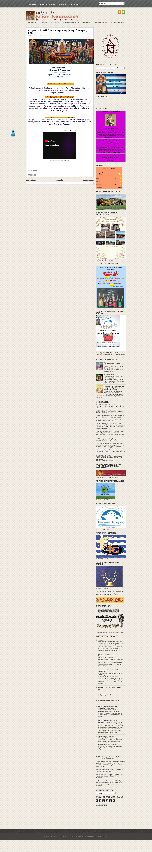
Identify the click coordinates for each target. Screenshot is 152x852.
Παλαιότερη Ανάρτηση (88, 180)
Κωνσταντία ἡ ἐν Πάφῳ (114, 137)
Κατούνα (98, 105)
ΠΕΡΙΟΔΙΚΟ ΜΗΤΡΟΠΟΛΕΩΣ (47, 4)
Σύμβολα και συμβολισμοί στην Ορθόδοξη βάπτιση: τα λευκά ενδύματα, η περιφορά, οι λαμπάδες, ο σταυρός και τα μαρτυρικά (109, 782)
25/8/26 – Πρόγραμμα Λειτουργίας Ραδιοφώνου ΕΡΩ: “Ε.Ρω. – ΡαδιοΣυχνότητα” (110, 757)
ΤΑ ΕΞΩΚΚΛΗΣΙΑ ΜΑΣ (101, 23)
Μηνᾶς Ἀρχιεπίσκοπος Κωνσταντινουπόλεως (107, 135)
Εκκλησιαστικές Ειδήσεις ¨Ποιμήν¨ (109, 700)
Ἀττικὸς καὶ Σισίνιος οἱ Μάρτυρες (107, 149)
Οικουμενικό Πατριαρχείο (106, 736)
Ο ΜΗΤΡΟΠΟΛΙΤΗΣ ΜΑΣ (71, 23)
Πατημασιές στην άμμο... (112, 363)
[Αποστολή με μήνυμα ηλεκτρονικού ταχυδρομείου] (29, 175)
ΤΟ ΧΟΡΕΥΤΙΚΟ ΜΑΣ (117, 23)
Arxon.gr (100, 640)
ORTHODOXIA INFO (104, 654)
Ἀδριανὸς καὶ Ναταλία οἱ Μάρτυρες (106, 147)
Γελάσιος (117, 152)
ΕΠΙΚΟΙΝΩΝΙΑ (75, 4)
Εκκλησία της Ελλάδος (105, 695)
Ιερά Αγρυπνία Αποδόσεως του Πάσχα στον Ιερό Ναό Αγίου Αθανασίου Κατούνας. (114, 387)
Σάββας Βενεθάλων (101, 132)
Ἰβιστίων (119, 149)
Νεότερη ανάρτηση (31, 180)
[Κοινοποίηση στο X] (33, 175)
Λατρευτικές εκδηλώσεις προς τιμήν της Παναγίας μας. (57, 31)
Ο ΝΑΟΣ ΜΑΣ (55, 23)
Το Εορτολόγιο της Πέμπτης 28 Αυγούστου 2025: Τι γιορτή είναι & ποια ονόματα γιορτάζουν (110, 675)
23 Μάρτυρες (119, 147)
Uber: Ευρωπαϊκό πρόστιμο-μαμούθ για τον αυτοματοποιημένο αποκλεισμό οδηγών (109, 775)
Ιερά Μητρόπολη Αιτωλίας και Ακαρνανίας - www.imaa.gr (107, 707)
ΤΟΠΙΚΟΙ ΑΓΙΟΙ (87, 23)
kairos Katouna (109, 168)
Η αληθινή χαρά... (109, 374)
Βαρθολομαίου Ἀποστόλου (105, 131)
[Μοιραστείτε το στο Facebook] (35, 175)
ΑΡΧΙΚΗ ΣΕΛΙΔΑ (33, 23)
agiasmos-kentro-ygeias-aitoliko (107, 710)
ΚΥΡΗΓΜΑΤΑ (44, 23)
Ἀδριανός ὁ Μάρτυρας (103, 150)
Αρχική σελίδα (32, 4)
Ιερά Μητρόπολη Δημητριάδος (107, 720)
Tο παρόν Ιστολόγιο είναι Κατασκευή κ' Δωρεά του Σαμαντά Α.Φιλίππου (88, 836)
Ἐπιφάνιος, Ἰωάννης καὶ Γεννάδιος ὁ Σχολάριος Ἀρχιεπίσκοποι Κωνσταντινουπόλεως (111, 133)
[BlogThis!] (31, 175)
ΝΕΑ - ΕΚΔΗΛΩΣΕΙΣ (63, 4)
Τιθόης (112, 150)
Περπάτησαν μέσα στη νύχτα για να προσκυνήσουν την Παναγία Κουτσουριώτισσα (107, 657)
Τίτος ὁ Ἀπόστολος (117, 131)
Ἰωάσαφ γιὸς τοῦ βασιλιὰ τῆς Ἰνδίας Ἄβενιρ (112, 151)
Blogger (122, 632)
